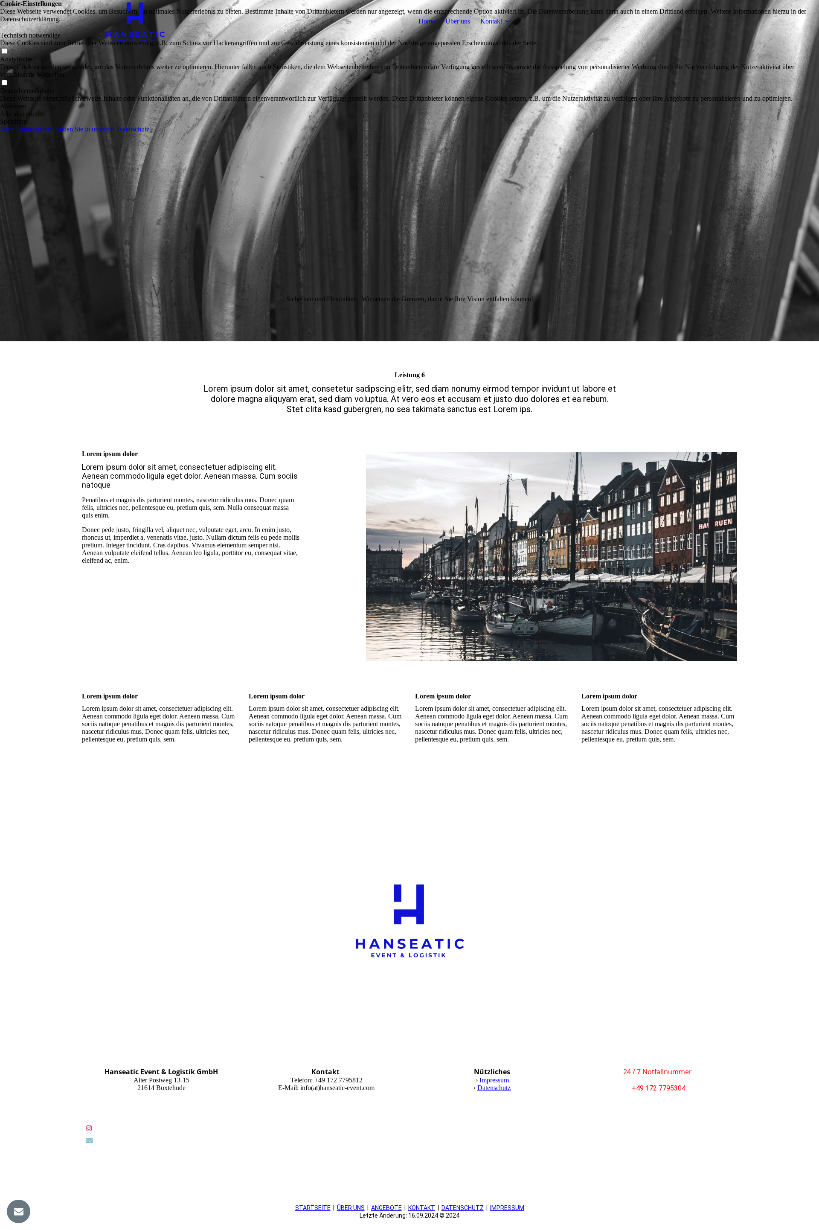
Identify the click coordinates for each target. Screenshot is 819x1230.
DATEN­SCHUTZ (462, 1207)
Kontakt (491, 21)
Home (426, 21)
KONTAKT (421, 1207)
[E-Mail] (89, 1140)
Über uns (457, 21)
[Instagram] (89, 1128)
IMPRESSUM (507, 1207)
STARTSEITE (313, 1207)
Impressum (494, 1080)
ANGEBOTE (386, 1207)
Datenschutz (494, 1087)
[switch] (4, 51)
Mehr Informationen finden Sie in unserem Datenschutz (74, 129)
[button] (409, 106)
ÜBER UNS (351, 1207)
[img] (135, 21)
